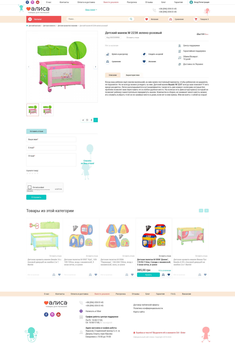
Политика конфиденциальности (148, 308)
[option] (62, 66)
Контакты (64, 2)
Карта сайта (139, 311)
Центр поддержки (191, 45)
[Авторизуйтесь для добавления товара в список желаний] (59, 275)
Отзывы (149, 2)
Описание (113, 75)
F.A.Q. (173, 294)
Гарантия (178, 2)
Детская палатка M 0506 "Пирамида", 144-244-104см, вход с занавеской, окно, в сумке (117, 262)
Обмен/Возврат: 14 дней (190, 57)
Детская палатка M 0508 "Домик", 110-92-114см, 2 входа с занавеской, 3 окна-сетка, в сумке (154, 262)
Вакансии (186, 294)
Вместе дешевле (111, 2)
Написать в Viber (93, 311)
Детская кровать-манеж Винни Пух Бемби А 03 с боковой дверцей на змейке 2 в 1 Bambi (190, 262)
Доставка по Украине (193, 64)
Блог (163, 2)
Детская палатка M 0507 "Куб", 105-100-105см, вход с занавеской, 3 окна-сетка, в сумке (80, 262)
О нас (48, 2)
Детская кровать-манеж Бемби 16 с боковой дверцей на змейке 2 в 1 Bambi (44, 262)
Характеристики (132, 75)
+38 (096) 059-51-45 (167, 8)
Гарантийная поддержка (194, 51)
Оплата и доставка (86, 2)
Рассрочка (132, 2)
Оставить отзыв (36, 131)
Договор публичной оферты (146, 304)
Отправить (36, 197)
